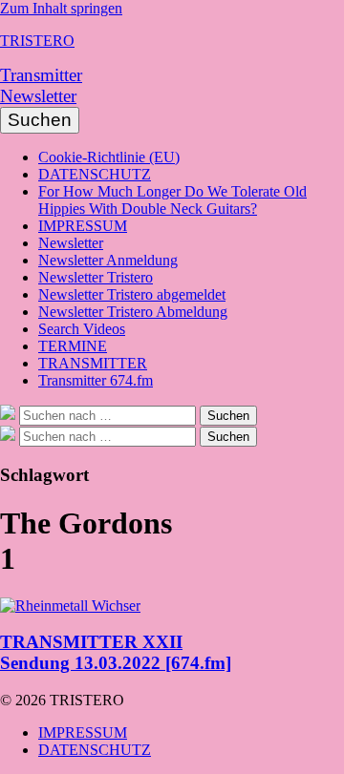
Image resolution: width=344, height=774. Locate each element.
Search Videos (81, 329)
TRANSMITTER (92, 363)
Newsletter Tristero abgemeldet (132, 294)
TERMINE (72, 346)
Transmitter (41, 75)
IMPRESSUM (82, 226)
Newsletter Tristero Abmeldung (132, 311)
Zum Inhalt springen (61, 8)
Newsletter (38, 96)
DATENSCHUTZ (94, 174)
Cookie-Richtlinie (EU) (109, 157)
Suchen (40, 120)
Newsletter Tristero (95, 277)
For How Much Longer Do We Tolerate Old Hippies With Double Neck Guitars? (172, 200)
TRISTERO (37, 40)
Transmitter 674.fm (95, 380)
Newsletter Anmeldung (108, 260)
